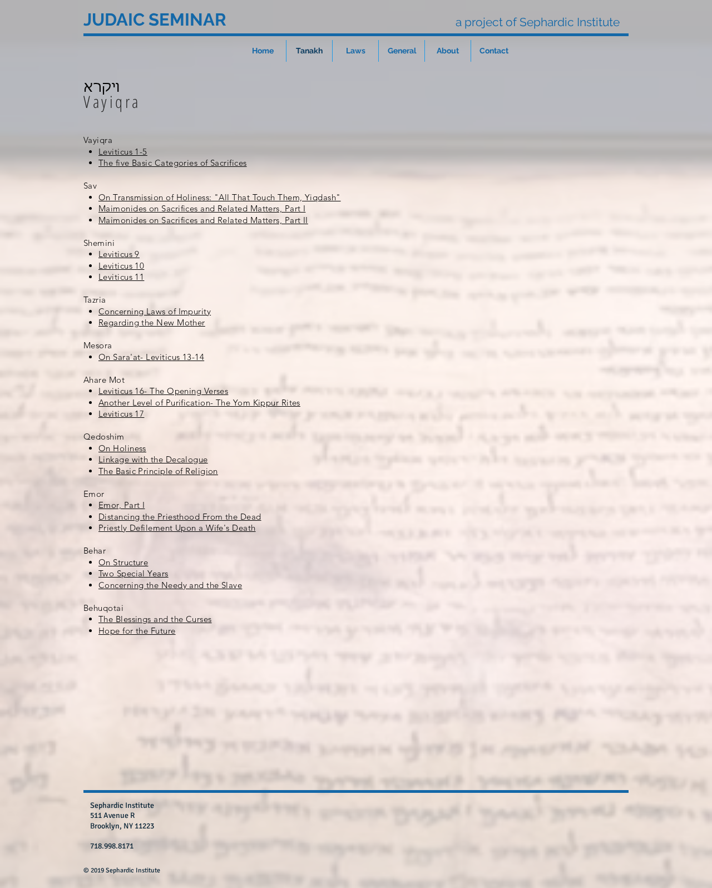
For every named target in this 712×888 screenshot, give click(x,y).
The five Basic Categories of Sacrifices (172, 162)
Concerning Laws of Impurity (154, 311)
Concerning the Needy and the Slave (170, 585)
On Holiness (122, 448)
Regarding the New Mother (151, 322)
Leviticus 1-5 (122, 151)
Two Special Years (133, 573)
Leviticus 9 (119, 254)
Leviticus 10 (121, 265)
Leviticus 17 (121, 413)
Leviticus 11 (121, 277)
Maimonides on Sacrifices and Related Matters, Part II (203, 220)
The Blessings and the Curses (155, 619)
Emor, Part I (121, 505)
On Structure (123, 562)
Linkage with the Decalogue (153, 459)
